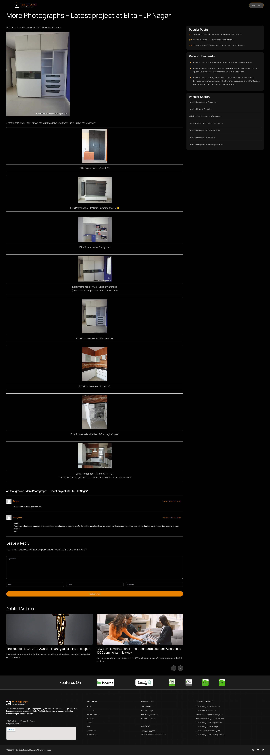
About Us (90, 710)
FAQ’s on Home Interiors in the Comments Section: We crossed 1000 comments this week (139, 650)
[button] (256, 5)
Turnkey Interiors (148, 706)
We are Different (93, 714)
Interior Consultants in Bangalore (208, 730)
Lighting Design (147, 710)
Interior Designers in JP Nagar (202, 137)
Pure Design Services (149, 714)
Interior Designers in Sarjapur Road (204, 130)
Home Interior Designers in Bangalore (206, 123)
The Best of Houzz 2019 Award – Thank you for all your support (48, 649)
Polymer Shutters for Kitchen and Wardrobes (232, 62)
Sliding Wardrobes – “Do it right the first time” (213, 39)
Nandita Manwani (201, 62)
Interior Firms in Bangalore (201, 109)
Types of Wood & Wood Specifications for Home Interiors (218, 45)
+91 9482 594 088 (148, 731)
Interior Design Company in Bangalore (33, 708)
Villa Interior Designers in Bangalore (205, 116)
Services (90, 718)
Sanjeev (16, 501)
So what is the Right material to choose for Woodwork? (218, 34)
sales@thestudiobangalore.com (153, 734)
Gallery (89, 722)
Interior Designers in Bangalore (203, 102)
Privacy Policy (92, 734)
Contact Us (91, 730)
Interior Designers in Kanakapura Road (206, 144)
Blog (88, 726)
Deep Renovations (148, 718)
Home (89, 706)
